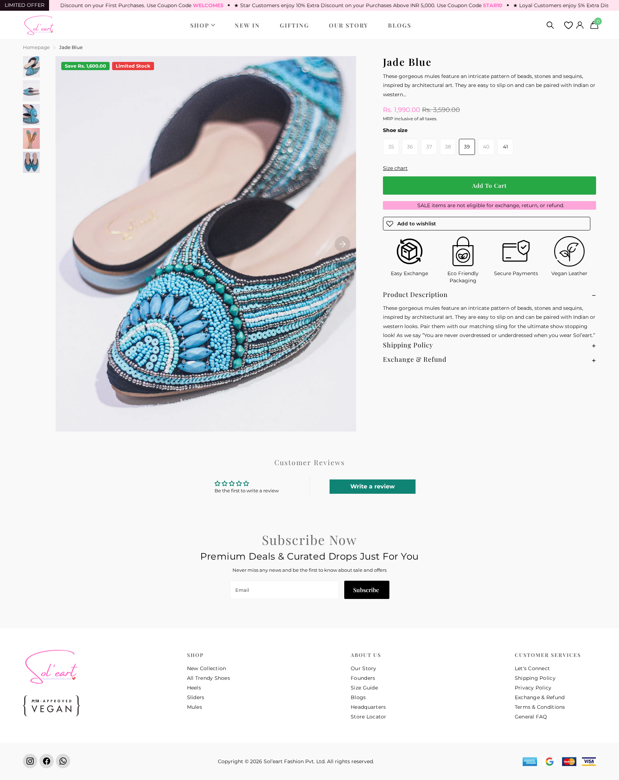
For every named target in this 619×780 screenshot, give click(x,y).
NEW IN (247, 25)
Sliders (196, 697)
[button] (342, 244)
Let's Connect (532, 668)
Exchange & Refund (540, 697)
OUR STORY (348, 25)
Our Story (363, 668)
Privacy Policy (533, 687)
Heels (194, 687)
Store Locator (369, 716)
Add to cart (489, 185)
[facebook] (46, 761)
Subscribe (366, 590)
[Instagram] (30, 761)
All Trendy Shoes (208, 678)
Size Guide (364, 687)
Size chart (395, 168)
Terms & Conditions (540, 707)
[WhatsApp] (63, 761)
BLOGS (399, 25)
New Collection (206, 668)
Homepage (36, 47)
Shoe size (395, 130)
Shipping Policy (535, 678)
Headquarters (368, 707)
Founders (363, 678)
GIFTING (294, 25)
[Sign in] (580, 25)
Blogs (358, 697)
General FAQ (531, 716)
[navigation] (31, 66)
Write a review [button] (372, 486)
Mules (194, 707)
